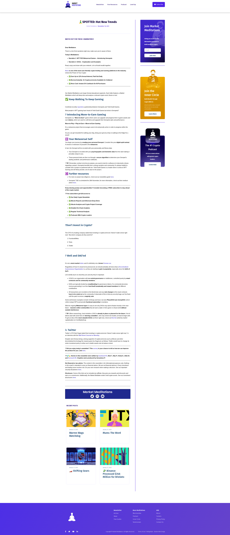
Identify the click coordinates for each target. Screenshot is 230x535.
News (115, 516)
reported (80, 107)
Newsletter (100, 4)
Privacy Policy (160, 519)
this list (113, 318)
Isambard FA (103, 356)
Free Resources (112, 4)
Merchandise (137, 513)
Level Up (133, 4)
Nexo (67, 70)
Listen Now (152, 164)
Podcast (124, 4)
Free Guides (117, 519)
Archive (116, 513)
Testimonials (137, 522)
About (158, 513)
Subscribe (159, 4)
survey (95, 348)
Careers (158, 516)
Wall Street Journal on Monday (89, 335)
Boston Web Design (159, 531)
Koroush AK (72, 358)
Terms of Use (141, 531)
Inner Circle (136, 519)
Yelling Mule (149, 531)
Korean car (107, 263)
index (82, 263)
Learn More (153, 114)
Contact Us (159, 522)
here (112, 177)
